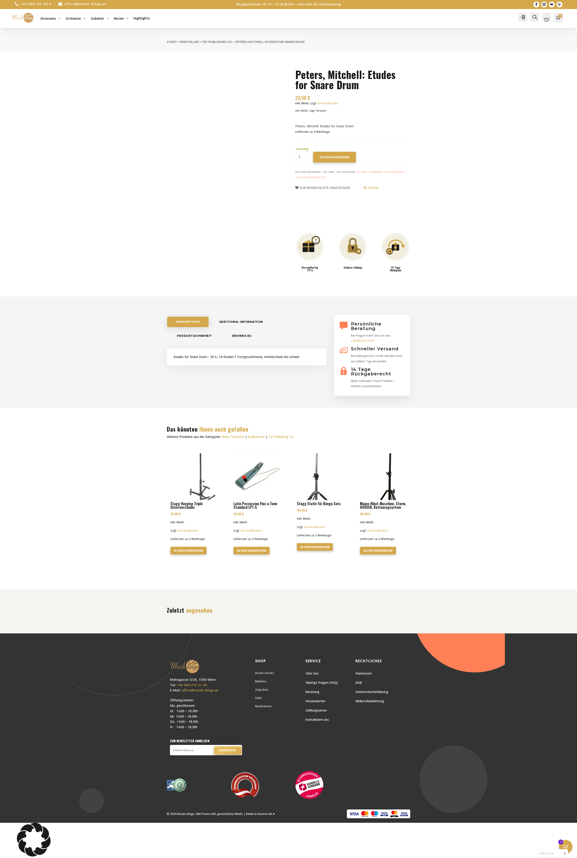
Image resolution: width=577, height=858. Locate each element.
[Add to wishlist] (163, 61)
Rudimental (394, 172)
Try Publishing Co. (217, 42)
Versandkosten (327, 103)
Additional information (241, 321)
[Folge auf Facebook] (536, 4)
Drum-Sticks (264, 673)
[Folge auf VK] (552, 4)
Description (188, 322)
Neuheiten (263, 706)
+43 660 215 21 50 (192, 685)
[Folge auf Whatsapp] (559, 4)
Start (172, 42)
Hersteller (189, 42)
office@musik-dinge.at (85, 4)
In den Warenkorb (334, 157)
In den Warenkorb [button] (188, 551)
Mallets (261, 681)
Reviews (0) (242, 335)
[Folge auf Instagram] (544, 4)
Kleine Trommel (370, 172)
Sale (258, 698)
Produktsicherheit (194, 335)
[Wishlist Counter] (546, 20)
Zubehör (262, 690)
